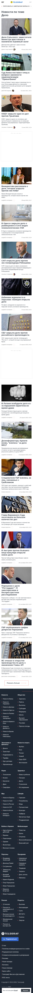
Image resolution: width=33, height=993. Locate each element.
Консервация (23, 907)
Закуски (21, 920)
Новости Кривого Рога (8, 722)
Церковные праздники (23, 859)
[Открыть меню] (2, 2)
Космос (5, 778)
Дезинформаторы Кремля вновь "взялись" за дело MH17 (14, 443)
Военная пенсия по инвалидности (8, 915)
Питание (22, 778)
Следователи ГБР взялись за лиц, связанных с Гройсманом (16, 480)
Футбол (21, 746)
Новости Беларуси (6, 814)
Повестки (22, 830)
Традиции (22, 868)
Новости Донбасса (6, 727)
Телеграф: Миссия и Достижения (13, 974)
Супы (21, 910)
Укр (30, 2)
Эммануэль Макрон (7, 870)
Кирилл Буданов (8, 879)
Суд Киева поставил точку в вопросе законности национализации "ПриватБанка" (15, 76)
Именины (22, 878)
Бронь (21, 833)
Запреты (22, 871)
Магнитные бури (24, 817)
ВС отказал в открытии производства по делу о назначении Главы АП (13, 663)
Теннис (21, 753)
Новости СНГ (7, 807)
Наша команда (7, 968)
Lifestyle (20, 793)
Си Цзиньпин (7, 866)
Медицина (22, 711)
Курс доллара (7, 761)
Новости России (8, 804)
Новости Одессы (8, 710)
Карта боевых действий (7, 831)
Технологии (7, 774)
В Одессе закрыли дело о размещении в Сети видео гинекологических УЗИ (14, 225)
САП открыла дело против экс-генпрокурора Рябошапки (16, 262)
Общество (21, 695)
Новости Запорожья (6, 717)
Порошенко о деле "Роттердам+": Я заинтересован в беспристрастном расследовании (10, 590)
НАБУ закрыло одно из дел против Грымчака (15, 115)
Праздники (22, 854)
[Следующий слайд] (31, 6)
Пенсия (4, 900)
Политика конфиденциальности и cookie (16, 949)
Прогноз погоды (24, 726)
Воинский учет (24, 843)
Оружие (5, 841)
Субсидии (22, 708)
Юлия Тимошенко (9, 886)
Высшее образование (23, 719)
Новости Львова (8, 713)
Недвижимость (8, 755)
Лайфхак (22, 813)
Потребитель (23, 801)
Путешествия (23, 807)
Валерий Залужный (6, 875)
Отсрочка (22, 836)
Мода (21, 804)
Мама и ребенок (24, 774)
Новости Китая (8, 810)
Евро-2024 (22, 759)
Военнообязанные (25, 840)
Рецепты (21, 900)
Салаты (21, 917)
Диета (21, 781)
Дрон (4, 784)
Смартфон (6, 787)
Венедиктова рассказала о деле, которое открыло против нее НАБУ (14, 188)
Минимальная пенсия (7, 920)
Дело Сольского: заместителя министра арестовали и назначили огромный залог (16, 39)
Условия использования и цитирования (15, 955)
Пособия (22, 723)
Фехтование (23, 762)
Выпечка (22, 904)
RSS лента (6, 977)
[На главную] (16, 2)
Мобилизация (23, 826)
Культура (22, 810)
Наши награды (7, 961)
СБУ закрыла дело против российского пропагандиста (15, 334)
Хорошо (25, 990)
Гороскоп (22, 797)
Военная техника (8, 848)
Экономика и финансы (6, 743)
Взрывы (5, 835)
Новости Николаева (6, 735)
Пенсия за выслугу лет (7, 925)
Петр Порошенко (8, 882)
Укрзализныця (7, 764)
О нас (4, 945)
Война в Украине (7, 826)
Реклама (5, 958)
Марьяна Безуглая (6, 890)
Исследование (24, 787)
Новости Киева (8, 699)
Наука (3, 770)
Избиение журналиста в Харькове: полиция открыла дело (15, 299)
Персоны (4, 854)
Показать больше (13, 683)
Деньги (5, 748)
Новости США (7, 801)
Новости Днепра (8, 707)
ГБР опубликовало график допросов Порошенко (14, 628)
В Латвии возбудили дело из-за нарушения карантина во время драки (16, 405)
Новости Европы (8, 797)
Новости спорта (23, 742)
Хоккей (21, 756)
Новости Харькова (6, 703)
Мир (2, 793)
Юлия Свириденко (9, 894)
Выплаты (22, 705)
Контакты (5, 965)
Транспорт (6, 751)
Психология (23, 784)
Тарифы (5, 758)
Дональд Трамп (8, 863)
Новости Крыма (8, 731)
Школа (21, 715)
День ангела (23, 874)
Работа (21, 702)
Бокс (20, 750)
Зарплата (22, 699)
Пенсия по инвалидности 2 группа (8, 909)
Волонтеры (7, 845)
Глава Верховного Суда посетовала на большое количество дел (13, 517)
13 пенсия (6, 904)
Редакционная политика (10, 952)
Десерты (22, 914)
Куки (15, 990)
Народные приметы (22, 864)
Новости (4, 695)
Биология (6, 781)
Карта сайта (6, 971)
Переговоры (7, 838)
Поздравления (24, 820)
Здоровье (21, 770)
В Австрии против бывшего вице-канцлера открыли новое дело (15, 552)
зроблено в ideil (6, 987)
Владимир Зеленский (6, 859)
